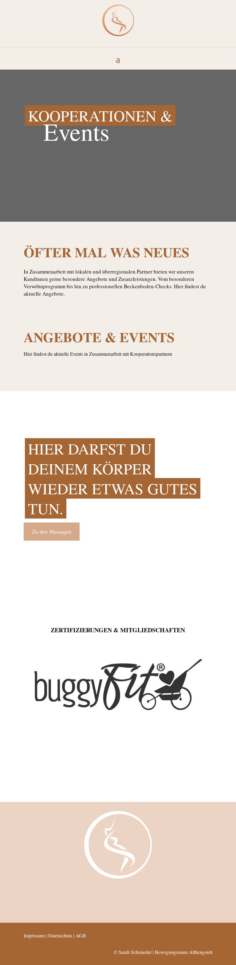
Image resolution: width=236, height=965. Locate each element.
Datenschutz (60, 935)
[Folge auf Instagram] (109, 891)
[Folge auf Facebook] (126, 891)
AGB (81, 935)
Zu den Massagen (51, 531)
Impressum (34, 935)
